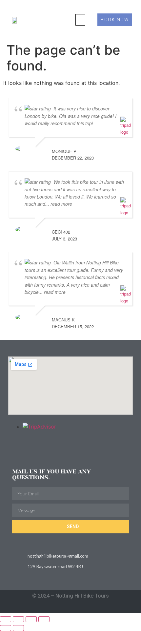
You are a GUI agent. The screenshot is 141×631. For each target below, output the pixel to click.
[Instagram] (57, 607)
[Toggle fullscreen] (18, 619)
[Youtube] (83, 607)
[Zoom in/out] (5, 619)
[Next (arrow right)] (18, 628)
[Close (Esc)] (44, 619)
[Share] (31, 619)
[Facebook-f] (70, 607)
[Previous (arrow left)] (5, 628)
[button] (80, 20)
